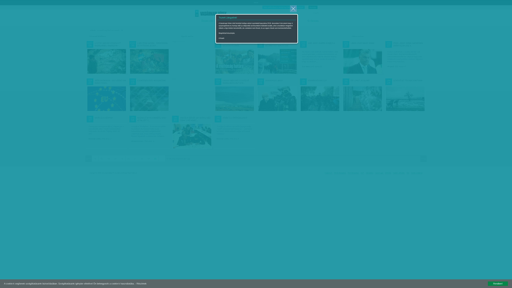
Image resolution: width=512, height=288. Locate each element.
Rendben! (498, 283)
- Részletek (141, 283)
